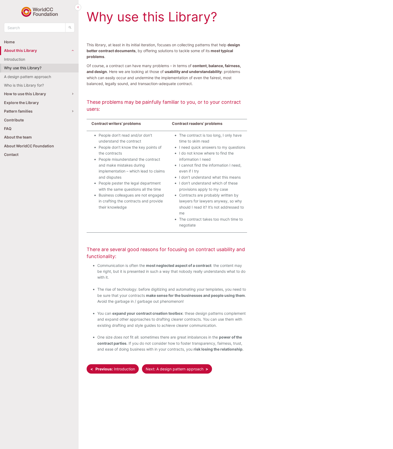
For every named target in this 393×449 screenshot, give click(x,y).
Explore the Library (21, 102)
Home (9, 42)
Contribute (14, 120)
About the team (18, 137)
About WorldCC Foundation (29, 146)
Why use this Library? (22, 68)
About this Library (20, 50)
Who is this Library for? (24, 85)
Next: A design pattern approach (177, 369)
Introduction (14, 59)
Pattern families (18, 111)
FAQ (7, 128)
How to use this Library (25, 93)
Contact (11, 154)
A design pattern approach (27, 76)
